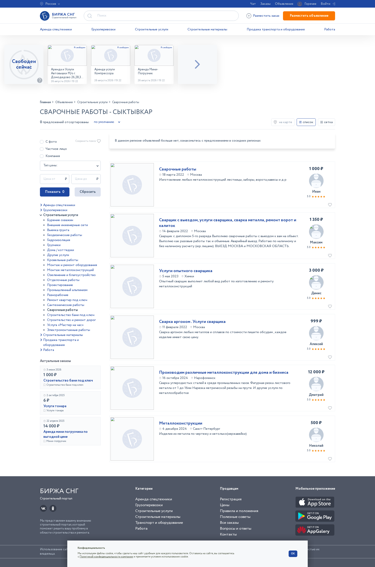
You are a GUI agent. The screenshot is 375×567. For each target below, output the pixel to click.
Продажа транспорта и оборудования (276, 29)
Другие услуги (58, 255)
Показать (54, 191)
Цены (224, 505)
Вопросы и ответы (235, 528)
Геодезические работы (64, 235)
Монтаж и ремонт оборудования (72, 265)
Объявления (284, 3)
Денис (316, 293)
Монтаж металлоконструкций (70, 270)
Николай (316, 445)
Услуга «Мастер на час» (65, 324)
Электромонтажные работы (68, 329)
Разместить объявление (309, 15)
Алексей (316, 344)
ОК (293, 553)
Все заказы (229, 523)
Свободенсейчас (24, 64)
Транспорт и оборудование (159, 523)
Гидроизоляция (58, 240)
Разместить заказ (266, 15)
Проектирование (60, 285)
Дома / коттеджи (60, 250)
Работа (329, 29)
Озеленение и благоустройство (71, 275)
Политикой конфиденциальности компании (106, 557)
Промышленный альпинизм (67, 290)
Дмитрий (316, 394)
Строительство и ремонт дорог (71, 319)
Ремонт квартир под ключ (67, 300)
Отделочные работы (63, 280)
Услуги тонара (54, 406)
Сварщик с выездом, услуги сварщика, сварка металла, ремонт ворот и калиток (227, 223)
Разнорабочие (57, 295)
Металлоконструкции (180, 423)
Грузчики (54, 245)
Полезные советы (235, 517)
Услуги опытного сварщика (185, 271)
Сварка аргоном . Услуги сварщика (192, 322)
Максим (316, 242)
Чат (253, 3)
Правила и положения (239, 511)
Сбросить (88, 191)
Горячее (310, 3)
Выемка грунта (58, 230)
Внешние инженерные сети (67, 225)
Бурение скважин (60, 220)
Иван (316, 191)
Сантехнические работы (65, 305)
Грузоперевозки (103, 29)
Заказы (265, 3)
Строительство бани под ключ (70, 314)
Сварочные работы (62, 309)
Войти (325, 3)
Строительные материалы (207, 29)
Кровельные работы (62, 260)
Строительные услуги (151, 29)
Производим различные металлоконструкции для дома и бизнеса (223, 372)
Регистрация (231, 499)
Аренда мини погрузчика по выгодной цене (65, 434)
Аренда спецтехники (56, 29)
